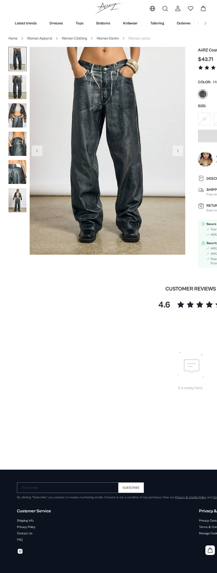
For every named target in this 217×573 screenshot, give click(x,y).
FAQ (20, 539)
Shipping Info (25, 520)
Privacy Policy (26, 527)
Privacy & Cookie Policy (190, 497)
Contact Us (25, 533)
